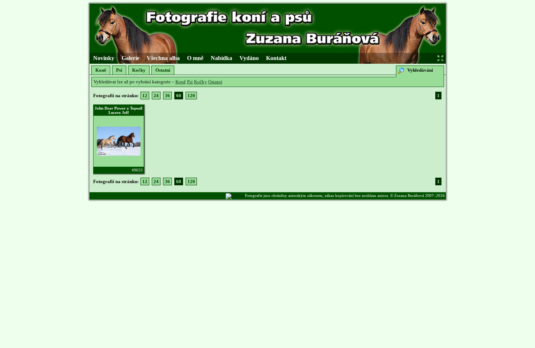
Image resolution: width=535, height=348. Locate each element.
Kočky (139, 70)
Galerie (130, 58)
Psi (119, 70)
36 (167, 95)
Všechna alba (163, 58)
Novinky (103, 58)
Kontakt (276, 58)
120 (191, 95)
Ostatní (162, 70)
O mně (195, 58)
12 (144, 95)
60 (178, 95)
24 (156, 95)
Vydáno (249, 58)
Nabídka (221, 58)
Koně (100, 70)
